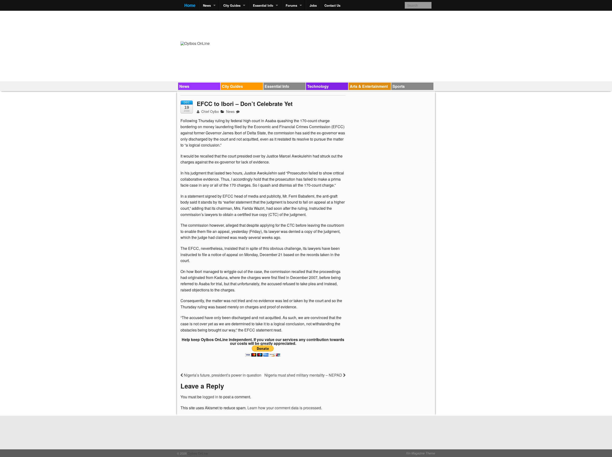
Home (189, 5)
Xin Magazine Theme (420, 453)
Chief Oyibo (209, 111)
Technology (318, 86)
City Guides (231, 5)
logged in (210, 396)
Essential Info (263, 5)
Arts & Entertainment (369, 86)
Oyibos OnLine (197, 453)
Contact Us (332, 5)
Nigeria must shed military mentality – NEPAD (303, 375)
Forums (291, 5)
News (207, 5)
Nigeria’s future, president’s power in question (222, 375)
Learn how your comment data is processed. (284, 407)
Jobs (313, 5)
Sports (399, 86)
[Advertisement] (344, 25)
